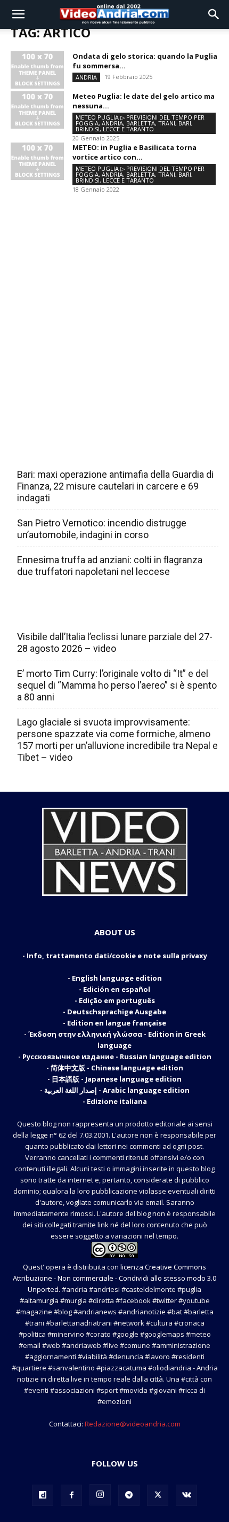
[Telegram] (129, 1495)
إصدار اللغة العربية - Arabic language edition (117, 1090)
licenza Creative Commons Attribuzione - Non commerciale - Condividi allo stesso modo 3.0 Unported (114, 1278)
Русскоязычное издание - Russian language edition (116, 1056)
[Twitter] (157, 1495)
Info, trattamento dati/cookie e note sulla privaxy (117, 955)
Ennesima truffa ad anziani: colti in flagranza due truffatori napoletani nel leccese (109, 565)
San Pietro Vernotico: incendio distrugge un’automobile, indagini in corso (101, 528)
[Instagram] (100, 1494)
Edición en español (116, 989)
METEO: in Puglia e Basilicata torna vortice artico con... (134, 152)
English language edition (117, 978)
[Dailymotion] (42, 1495)
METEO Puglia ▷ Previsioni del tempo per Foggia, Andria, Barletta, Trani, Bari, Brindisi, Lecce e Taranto (140, 123)
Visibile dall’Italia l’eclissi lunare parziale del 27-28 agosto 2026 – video (114, 642)
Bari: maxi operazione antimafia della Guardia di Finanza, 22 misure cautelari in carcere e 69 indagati (115, 486)
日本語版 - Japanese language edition (117, 1079)
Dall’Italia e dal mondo (68, 613)
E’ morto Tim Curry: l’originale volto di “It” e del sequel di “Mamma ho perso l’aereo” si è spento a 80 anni (117, 685)
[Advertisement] (114, 308)
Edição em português (117, 1000)
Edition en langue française (116, 1023)
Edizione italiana (117, 1101)
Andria (86, 77)
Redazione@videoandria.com (133, 1424)
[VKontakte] (186, 1495)
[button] (18, 14)
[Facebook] (71, 1495)
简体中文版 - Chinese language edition (117, 1068)
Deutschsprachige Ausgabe (116, 1011)
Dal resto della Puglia (67, 451)
